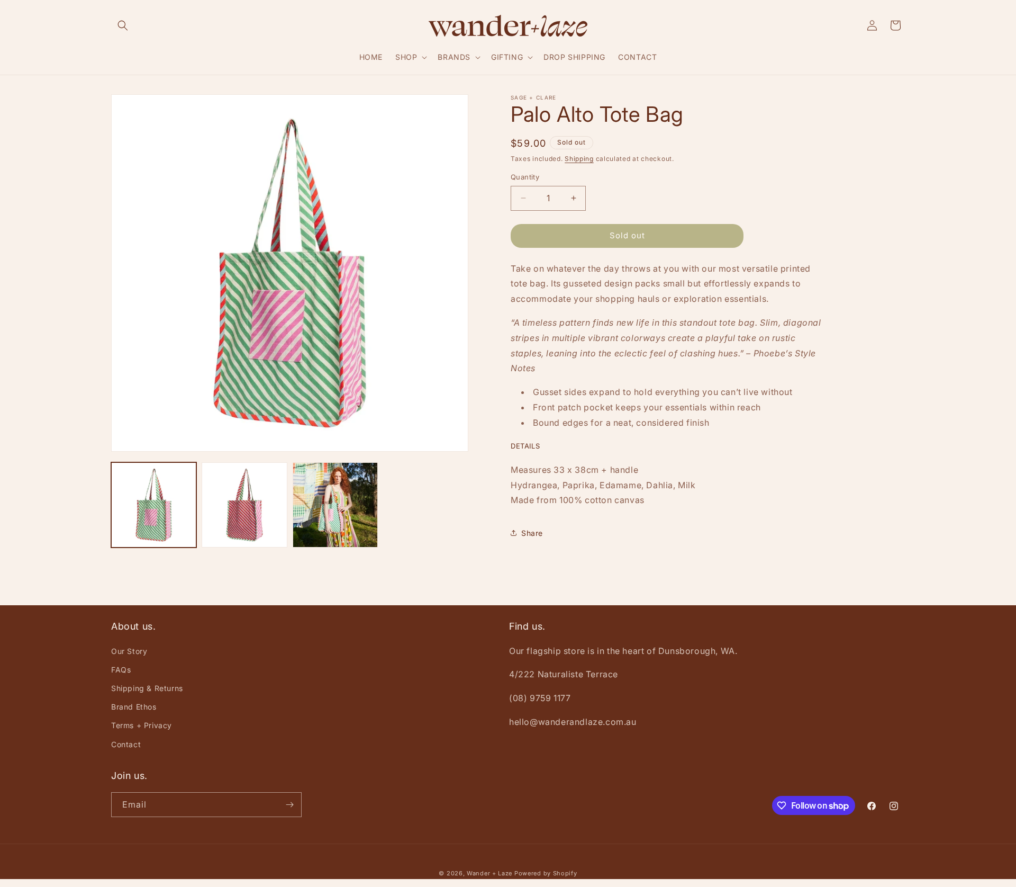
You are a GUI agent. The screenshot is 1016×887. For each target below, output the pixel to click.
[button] (122, 25)
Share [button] (532, 532)
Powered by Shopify (545, 873)
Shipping (579, 159)
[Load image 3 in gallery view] (335, 505)
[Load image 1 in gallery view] (153, 505)
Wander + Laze (489, 873)
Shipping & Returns (147, 688)
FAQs (121, 669)
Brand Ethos (134, 706)
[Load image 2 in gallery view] (244, 505)
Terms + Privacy (141, 725)
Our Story (129, 651)
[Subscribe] (289, 804)
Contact (126, 744)
